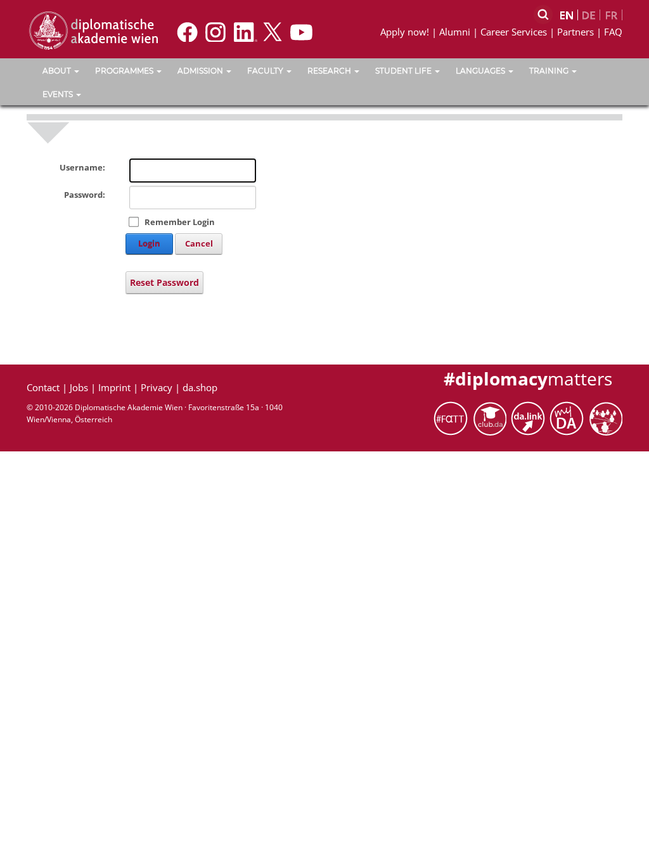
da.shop (200, 387)
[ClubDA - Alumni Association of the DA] (491, 417)
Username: (82, 167)
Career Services (513, 31)
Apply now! (404, 31)
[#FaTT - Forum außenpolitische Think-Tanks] (453, 417)
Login (149, 243)
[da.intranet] (568, 417)
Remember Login (180, 222)
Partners (575, 31)
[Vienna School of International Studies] (93, 30)
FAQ (613, 31)
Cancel (199, 243)
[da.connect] (605, 417)
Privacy (156, 387)
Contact (43, 387)
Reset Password (164, 282)
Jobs (79, 387)
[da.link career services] (530, 417)
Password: (84, 194)
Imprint (114, 387)
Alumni (454, 31)
